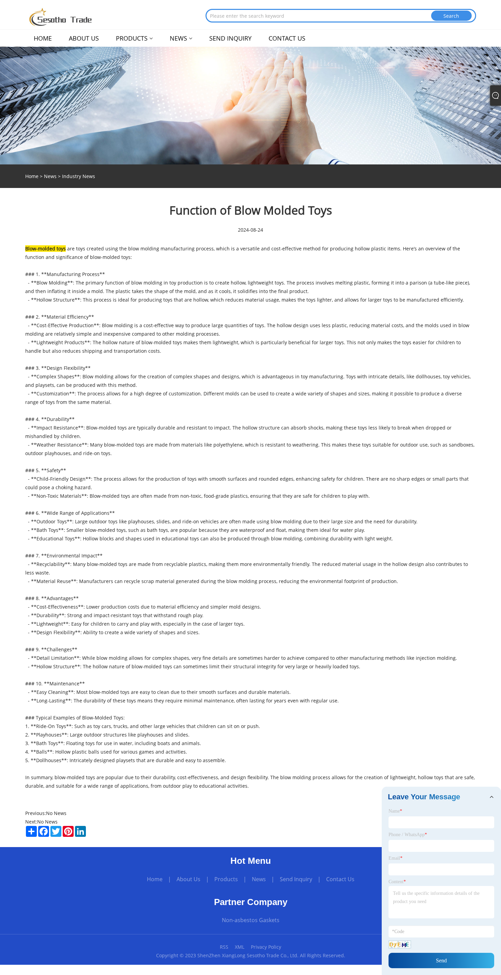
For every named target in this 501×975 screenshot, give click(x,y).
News (50, 176)
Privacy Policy (266, 947)
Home (155, 879)
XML (239, 947)
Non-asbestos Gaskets (250, 920)
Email (396, 858)
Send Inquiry (296, 879)
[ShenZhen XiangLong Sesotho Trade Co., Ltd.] (61, 16)
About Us (188, 879)
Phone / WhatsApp (408, 834)
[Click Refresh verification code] (400, 944)
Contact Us (340, 879)
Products (226, 879)
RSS (224, 947)
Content (397, 881)
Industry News (78, 176)
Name (395, 811)
